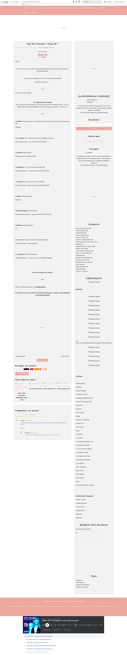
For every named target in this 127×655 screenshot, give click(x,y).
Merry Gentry (79, 427)
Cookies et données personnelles (101, 606)
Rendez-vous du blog (82, 587)
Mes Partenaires (80, 582)
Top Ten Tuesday (42, 51)
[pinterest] (79, 2)
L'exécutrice (79, 434)
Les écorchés (79, 438)
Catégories (73, 8)
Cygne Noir (79, 405)
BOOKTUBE (49, 8)
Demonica (79, 409)
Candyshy (92, 112)
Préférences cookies (114, 606)
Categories (35, 47)
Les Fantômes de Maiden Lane (84, 441)
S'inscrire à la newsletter (22, 373)
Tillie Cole (79, 517)
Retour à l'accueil (42, 360)
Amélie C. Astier (80, 499)
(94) (83, 253)
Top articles (49, 606)
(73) (84, 262)
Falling (78, 416)
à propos (68, 629)
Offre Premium (90, 606)
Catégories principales (88, 8)
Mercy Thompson (81, 467)
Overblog (79, 601)
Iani (49, 82)
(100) (84, 251)
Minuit (78, 430)
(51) (82, 271)
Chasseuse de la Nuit (81, 394)
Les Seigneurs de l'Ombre (83, 456)
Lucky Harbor (80, 463)
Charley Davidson (81, 390)
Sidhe (77, 481)
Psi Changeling (80, 474)
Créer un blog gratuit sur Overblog (38, 606)
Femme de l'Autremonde (82, 419)
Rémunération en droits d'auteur (78, 606)
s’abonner (48, 629)
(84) (84, 257)
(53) (81, 269)
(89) (80, 255)
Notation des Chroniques (83, 584)
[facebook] (73, 2)
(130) (81, 233)
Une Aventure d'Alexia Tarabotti (85, 485)
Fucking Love (80, 423)
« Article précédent (20, 356)
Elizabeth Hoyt (80, 510)
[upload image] (94, 296)
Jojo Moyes (79, 514)
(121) (84, 239)
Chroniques (79, 580)
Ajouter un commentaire (29, 414)
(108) (85, 246)
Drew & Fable (80, 412)
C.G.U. (68, 606)
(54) (82, 266)
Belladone (78, 387)
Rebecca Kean (80, 478)
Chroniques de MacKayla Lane (84, 398)
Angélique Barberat (81, 503)
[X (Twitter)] (76, 2)
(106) (82, 248)
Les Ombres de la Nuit (82, 452)
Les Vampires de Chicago (83, 459)
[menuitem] (26, 8)
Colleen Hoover (80, 507)
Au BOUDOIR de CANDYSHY (23, 47)
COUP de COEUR (37, 8)
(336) (83, 228)
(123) (82, 237)
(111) (86, 242)
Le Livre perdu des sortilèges (84, 449)
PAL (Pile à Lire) (60, 8)
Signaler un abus (61, 606)
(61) (80, 264)
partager (58, 629)
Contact (34, 12)
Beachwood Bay (80, 383)
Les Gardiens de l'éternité (83, 445)
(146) (82, 230)
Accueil (26, 8)
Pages (26, 12)
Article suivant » (65, 356)
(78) (82, 260)
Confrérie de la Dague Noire (83, 401)
